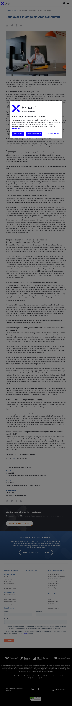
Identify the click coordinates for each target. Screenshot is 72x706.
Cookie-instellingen (53, 133)
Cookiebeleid (16, 128)
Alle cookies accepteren (34, 133)
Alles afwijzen (18, 133)
